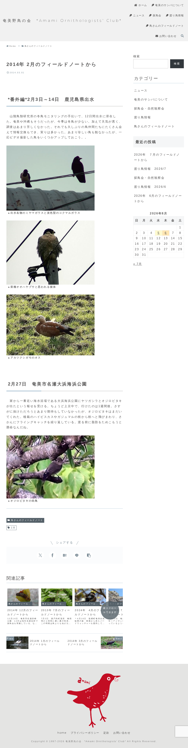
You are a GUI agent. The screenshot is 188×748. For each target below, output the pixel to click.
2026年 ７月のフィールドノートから (157, 157)
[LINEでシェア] (76, 555)
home (61, 732)
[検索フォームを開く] (182, 36)
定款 (106, 732)
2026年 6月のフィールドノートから (158, 198)
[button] (89, 555)
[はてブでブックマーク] (64, 555)
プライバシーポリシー (85, 732)
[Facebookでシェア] (52, 555)
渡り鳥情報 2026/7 (150, 168)
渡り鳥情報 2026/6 (150, 186)
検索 (136, 56)
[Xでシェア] (40, 555)
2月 (13, 527)
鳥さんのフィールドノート (27, 520)
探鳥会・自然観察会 (149, 177)
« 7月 (137, 264)
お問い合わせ (122, 732)
